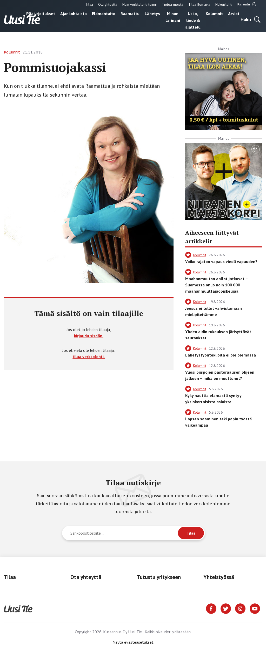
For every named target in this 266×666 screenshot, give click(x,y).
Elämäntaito (103, 13)
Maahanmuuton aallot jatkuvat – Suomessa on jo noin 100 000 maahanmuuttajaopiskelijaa (216, 285)
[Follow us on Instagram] (240, 608)
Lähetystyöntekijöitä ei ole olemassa (220, 355)
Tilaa (89, 4)
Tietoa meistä (172, 4)
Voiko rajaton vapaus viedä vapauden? (221, 261)
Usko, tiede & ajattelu (193, 20)
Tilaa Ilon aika (199, 4)
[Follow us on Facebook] (211, 608)
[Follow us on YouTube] (255, 608)
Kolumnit (214, 13)
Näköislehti (223, 4)
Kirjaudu (244, 4)
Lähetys (152, 13)
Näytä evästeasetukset (133, 642)
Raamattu (130, 13)
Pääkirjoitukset (40, 13)
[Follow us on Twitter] (226, 608)
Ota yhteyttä (107, 4)
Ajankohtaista (73, 13)
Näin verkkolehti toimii (139, 4)
